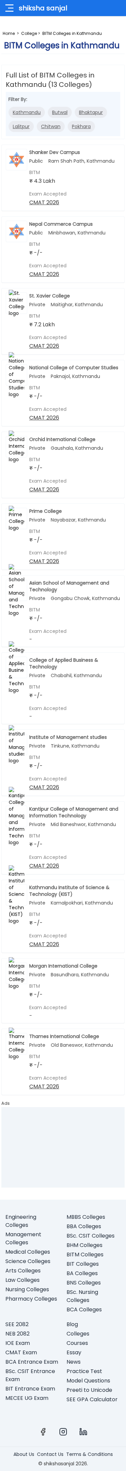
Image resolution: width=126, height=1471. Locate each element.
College (29, 33)
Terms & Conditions (89, 1454)
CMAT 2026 (44, 202)
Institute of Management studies (68, 737)
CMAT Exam (21, 1352)
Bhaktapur (91, 112)
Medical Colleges (27, 1252)
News (74, 1362)
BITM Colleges (85, 1254)
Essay (74, 1352)
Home (9, 33)
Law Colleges (22, 1280)
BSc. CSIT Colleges (91, 1236)
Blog (72, 1324)
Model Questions (88, 1380)
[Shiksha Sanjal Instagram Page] (63, 1432)
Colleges (78, 1334)
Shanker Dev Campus (54, 152)
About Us (23, 1454)
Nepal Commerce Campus (61, 224)
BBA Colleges (84, 1226)
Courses (77, 1343)
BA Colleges (82, 1273)
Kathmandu (27, 112)
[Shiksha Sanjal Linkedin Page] (83, 1432)
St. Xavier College (49, 295)
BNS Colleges (84, 1283)
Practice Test (84, 1371)
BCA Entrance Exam (31, 1362)
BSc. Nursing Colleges (82, 1296)
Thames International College (64, 1036)
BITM (34, 172)
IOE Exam (17, 1343)
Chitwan (50, 126)
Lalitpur (21, 126)
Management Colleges (23, 1238)
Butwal (60, 112)
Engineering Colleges (20, 1221)
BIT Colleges (83, 1264)
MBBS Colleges (86, 1217)
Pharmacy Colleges (31, 1299)
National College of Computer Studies (73, 367)
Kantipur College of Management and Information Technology (73, 812)
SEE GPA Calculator (92, 1399)
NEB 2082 (17, 1334)
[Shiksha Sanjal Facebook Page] (43, 1432)
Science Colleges (27, 1261)
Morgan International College (63, 966)
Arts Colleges (23, 1270)
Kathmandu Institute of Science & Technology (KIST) (69, 890)
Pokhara (81, 126)
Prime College (45, 511)
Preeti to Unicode (89, 1390)
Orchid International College (62, 439)
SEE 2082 (17, 1324)
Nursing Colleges (27, 1289)
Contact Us (50, 1454)
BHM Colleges (84, 1245)
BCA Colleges (84, 1309)
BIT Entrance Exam (30, 1389)
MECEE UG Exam (26, 1398)
